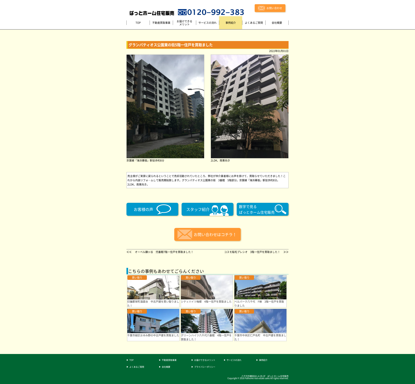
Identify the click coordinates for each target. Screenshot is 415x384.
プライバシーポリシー (204, 367)
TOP (131, 360)
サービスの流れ (234, 360)
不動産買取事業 (169, 360)
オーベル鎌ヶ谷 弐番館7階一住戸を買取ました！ (164, 252)
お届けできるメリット (204, 360)
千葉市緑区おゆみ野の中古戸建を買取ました (153, 335)
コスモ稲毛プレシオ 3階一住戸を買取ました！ (252, 252)
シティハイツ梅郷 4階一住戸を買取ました (206, 301)
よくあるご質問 (136, 367)
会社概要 (166, 367)
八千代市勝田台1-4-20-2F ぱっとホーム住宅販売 (265, 376)
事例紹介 (263, 360)
